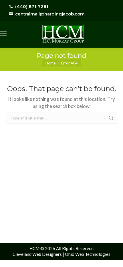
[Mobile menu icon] (3, 33)
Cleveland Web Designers (37, 254)
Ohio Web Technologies (87, 254)
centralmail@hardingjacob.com (50, 14)
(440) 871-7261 (31, 6)
